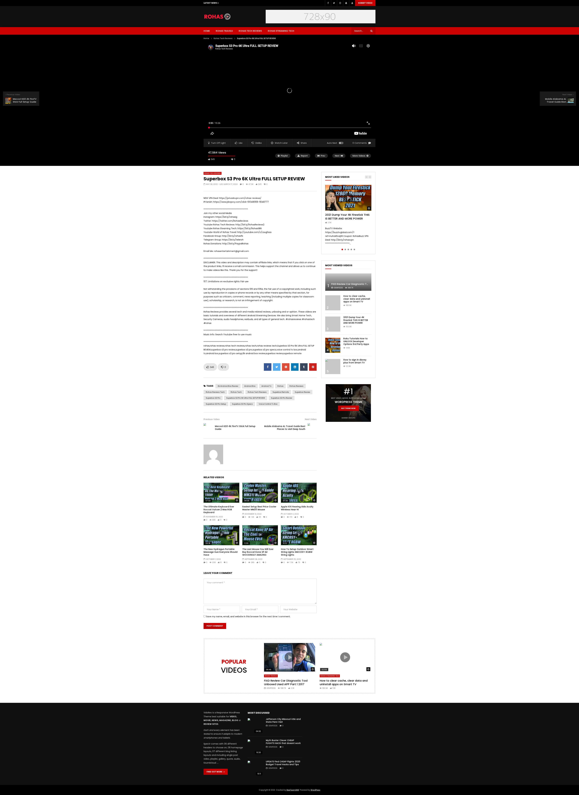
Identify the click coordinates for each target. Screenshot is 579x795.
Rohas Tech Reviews (250, 30)
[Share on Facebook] (267, 367)
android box (249, 386)
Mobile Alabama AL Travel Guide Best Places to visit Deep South (284, 428)
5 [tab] (354, 249)
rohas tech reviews (257, 392)
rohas (280, 386)
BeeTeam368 (293, 790)
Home (207, 30)
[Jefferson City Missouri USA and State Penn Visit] (255, 725)
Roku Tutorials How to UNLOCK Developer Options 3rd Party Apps (356, 341)
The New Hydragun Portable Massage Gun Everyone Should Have (220, 552)
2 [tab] (345, 249)
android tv (266, 386)
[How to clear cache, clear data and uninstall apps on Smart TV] (332, 302)
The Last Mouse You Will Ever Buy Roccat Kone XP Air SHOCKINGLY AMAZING (258, 552)
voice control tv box (268, 404)
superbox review (302, 392)
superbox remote (281, 392)
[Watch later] (340, 3)
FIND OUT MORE (215, 771)
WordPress (315, 790)
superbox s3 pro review (281, 398)
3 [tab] (348, 249)
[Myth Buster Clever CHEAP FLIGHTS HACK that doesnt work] (255, 747)
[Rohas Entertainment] (219, 17)
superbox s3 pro (213, 398)
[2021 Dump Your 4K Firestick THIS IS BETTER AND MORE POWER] (332, 324)
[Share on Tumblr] (304, 367)
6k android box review (228, 386)
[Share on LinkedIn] (295, 367)
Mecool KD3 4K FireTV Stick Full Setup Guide (235, 428)
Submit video (365, 3)
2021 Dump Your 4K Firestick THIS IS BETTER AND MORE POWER (347, 216)
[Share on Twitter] (276, 367)
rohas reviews (296, 386)
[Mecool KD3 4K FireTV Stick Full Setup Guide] (208, 427)
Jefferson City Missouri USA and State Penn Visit (283, 720)
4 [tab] (351, 249)
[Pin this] (313, 367)
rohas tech (236, 392)
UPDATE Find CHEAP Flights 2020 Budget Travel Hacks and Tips (283, 763)
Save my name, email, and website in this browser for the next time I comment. (248, 616)
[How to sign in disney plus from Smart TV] (332, 366)
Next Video (311, 419)
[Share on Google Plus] (286, 367)
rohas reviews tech (215, 392)
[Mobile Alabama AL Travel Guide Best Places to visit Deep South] (312, 427)
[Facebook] (328, 3)
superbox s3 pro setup (216, 404)
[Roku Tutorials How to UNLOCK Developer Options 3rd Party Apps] (332, 345)
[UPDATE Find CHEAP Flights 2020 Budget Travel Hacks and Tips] (255, 768)
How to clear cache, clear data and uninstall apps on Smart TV (356, 299)
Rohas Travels (224, 30)
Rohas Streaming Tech (281, 30)
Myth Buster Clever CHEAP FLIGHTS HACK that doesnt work (283, 742)
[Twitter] (334, 3)
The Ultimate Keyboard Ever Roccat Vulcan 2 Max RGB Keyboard (219, 509)
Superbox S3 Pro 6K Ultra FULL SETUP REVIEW (245, 398)
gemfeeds (338, 287)
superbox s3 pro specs (242, 404)
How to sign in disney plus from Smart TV (354, 361)
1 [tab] (342, 249)
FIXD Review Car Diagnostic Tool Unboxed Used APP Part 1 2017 (369, 284)
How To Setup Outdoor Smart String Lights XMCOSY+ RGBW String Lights (297, 552)
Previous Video (212, 419)
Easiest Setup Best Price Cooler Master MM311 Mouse (259, 508)
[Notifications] (346, 3)
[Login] (352, 3)
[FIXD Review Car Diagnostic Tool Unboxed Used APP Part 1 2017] (348, 282)
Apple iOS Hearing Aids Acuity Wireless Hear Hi (297, 508)
